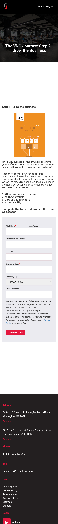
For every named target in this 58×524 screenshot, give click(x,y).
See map (7, 421)
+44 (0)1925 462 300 (14, 453)
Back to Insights (45, 6)
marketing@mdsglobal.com (18, 471)
